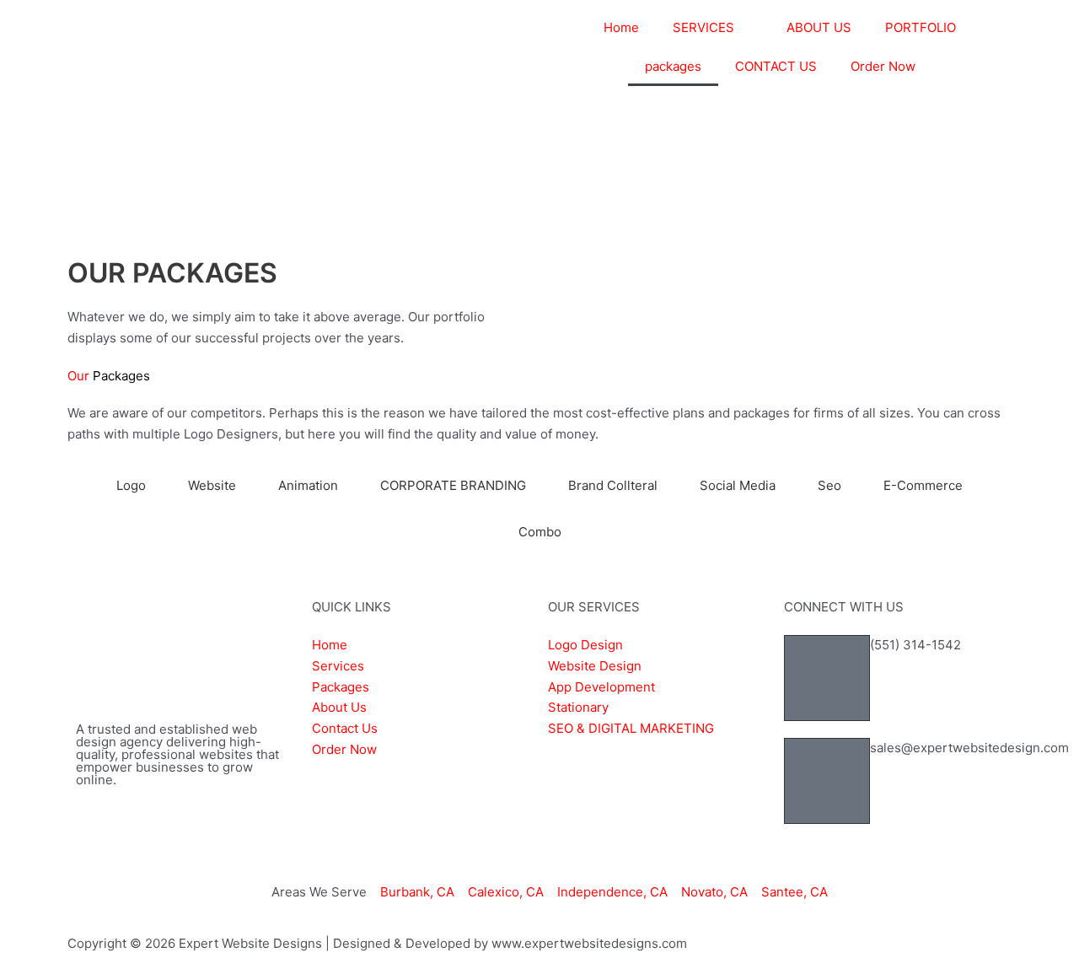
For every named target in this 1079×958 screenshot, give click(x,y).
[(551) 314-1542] (827, 678)
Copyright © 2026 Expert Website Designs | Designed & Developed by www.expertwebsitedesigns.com (377, 943)
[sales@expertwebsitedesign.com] (827, 781)
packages (673, 66)
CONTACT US (776, 66)
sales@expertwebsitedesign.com (969, 748)
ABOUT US (818, 27)
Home (621, 27)
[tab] (131, 485)
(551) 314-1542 (915, 645)
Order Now (883, 66)
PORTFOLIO (920, 27)
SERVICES (703, 27)
